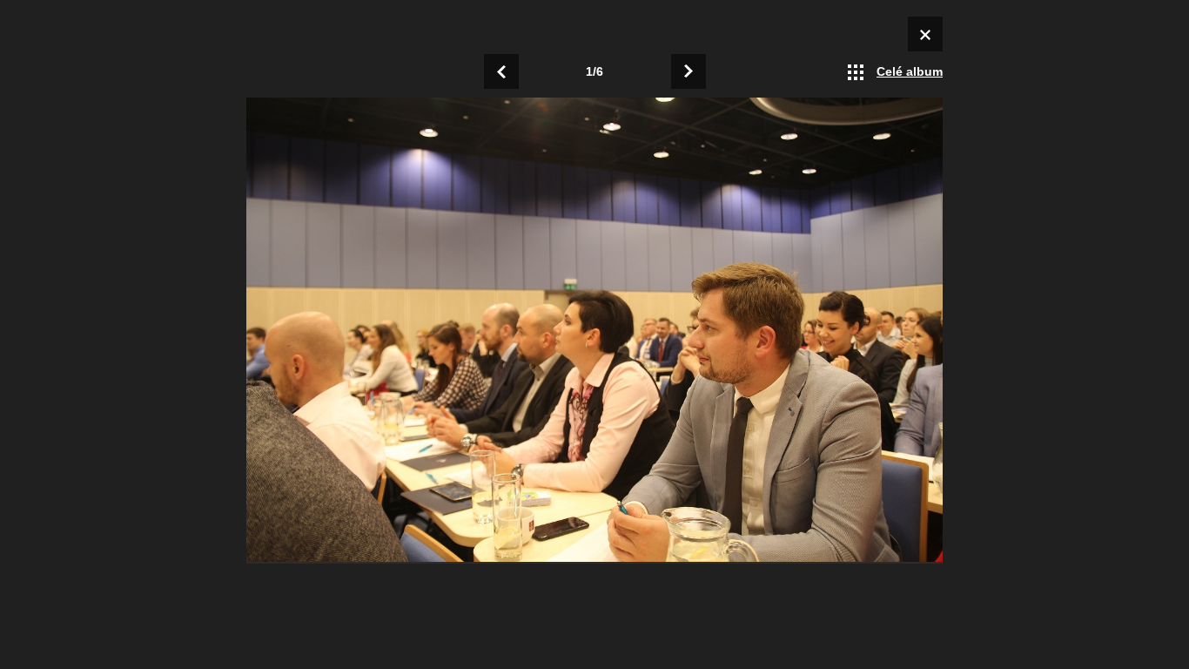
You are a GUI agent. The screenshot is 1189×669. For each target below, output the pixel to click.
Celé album (910, 71)
